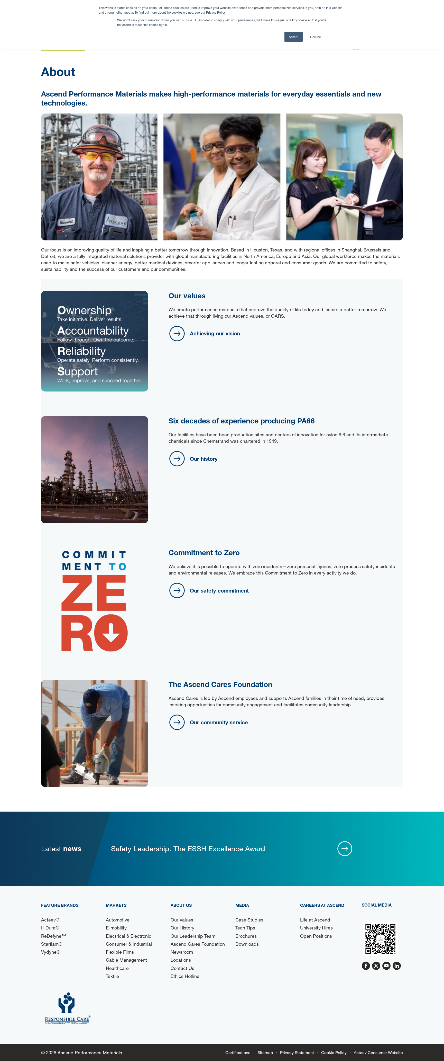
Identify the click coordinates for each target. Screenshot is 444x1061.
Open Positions (316, 936)
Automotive (118, 920)
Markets (116, 905)
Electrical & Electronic (128, 936)
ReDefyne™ (53, 936)
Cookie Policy (334, 1052)
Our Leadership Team (193, 936)
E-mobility (116, 927)
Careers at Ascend (322, 905)
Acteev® (50, 920)
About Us (181, 905)
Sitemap (265, 1052)
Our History (182, 927)
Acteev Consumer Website (378, 1052)
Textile (112, 976)
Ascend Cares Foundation (198, 944)
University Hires (316, 927)
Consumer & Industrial (129, 944)
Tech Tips (245, 927)
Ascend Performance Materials (90, 1052)
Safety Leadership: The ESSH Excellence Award (188, 848)
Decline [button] (315, 36)
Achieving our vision (215, 333)
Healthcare (117, 968)
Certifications (237, 1052)
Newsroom (182, 952)
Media (242, 905)
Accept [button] (293, 36)
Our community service (219, 722)
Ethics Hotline (185, 976)
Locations (181, 960)
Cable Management (126, 960)
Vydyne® (50, 952)
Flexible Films (120, 952)
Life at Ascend (315, 920)
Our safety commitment (219, 590)
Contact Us (182, 968)
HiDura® (50, 927)
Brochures (246, 936)
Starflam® (51, 944)
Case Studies (249, 920)
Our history (204, 459)
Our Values (182, 920)
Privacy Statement (297, 1052)
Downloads (247, 944)
